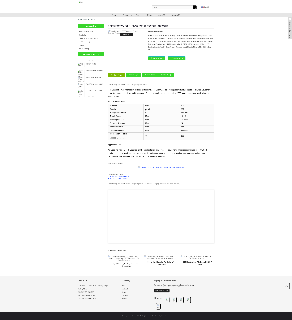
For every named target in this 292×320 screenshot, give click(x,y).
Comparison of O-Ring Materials (118, 176)
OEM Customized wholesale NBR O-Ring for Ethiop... (199, 263)
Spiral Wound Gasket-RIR (94, 71)
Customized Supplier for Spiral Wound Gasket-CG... (162, 263)
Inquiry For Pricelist (161, 290)
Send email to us (158, 58)
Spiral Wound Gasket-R (93, 77)
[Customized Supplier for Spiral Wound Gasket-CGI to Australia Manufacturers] (160, 257)
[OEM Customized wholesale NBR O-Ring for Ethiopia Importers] (196, 257)
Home (81, 19)
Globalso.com (165, 316)
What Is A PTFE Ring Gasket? (118, 178)
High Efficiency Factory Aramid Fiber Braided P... (126, 265)
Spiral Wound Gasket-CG (94, 91)
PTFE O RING (91, 64)
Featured (90, 19)
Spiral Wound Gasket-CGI (94, 84)
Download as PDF (178, 58)
